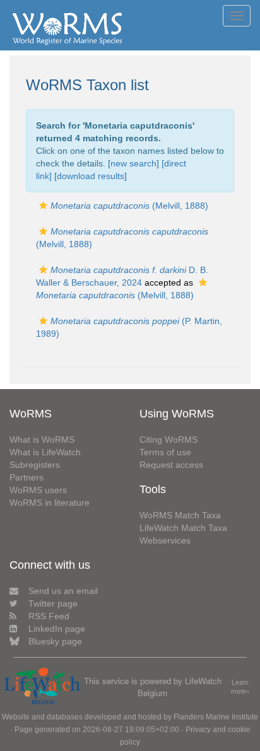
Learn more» (240, 687)
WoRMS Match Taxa (180, 515)
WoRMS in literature (49, 503)
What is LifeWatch (45, 452)
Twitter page (53, 603)
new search (133, 163)
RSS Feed (48, 616)
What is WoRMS (41, 439)
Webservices (165, 540)
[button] (43, 205)
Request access (171, 465)
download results (90, 176)
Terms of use (165, 452)
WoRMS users (38, 490)
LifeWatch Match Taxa (183, 528)
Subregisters (34, 465)
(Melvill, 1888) (129, 206)
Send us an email (63, 591)
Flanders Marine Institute (216, 717)
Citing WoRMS (168, 439)
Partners (26, 477)
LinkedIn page (56, 629)
